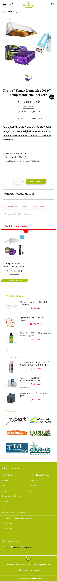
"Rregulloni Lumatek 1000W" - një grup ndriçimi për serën (14, 265)
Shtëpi (4, 12)
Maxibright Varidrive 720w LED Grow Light (33, 303)
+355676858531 (18, 524)
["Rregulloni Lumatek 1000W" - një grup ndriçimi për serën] (14, 257)
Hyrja (4, 491)
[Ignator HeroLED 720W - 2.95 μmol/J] (11, 322)
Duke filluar (7, 475)
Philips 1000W (19, 153)
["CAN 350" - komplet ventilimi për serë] (11, 383)
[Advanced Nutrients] (40, 420)
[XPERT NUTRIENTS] (17, 420)
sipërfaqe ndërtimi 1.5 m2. (34, 207)
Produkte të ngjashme (16, 226)
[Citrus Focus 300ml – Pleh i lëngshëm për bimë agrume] (11, 338)
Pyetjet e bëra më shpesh (38, 475)
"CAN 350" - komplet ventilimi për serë (30, 379)
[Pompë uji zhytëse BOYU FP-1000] (11, 398)
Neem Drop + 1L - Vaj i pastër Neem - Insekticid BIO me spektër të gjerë (35, 363)
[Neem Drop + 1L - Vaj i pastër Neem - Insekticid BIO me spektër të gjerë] (11, 367)
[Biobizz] (17, 433)
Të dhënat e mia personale (29, 570)
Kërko (31, 491)
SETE (10, 12)
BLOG (4, 507)
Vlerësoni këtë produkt (13, 214)
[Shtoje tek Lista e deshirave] (52, 174)
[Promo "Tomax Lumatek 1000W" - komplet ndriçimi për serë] (28, 69)
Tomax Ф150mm (31, 161)
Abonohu (10, 351)
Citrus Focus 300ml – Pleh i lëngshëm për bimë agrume (35, 334)
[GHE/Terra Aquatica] (17, 448)
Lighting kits (19, 12)
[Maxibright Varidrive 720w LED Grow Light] (11, 307)
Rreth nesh (6, 486)
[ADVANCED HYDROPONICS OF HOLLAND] (40, 433)
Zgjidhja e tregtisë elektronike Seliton (28, 578)
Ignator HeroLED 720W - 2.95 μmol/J (32, 319)
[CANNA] (40, 448)
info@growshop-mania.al (21, 519)
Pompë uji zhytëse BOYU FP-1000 (34, 395)
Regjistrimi (33, 480)
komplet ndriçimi (11, 207)
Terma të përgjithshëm (11, 496)
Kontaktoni (33, 486)
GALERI (5, 501)
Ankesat (5, 480)
